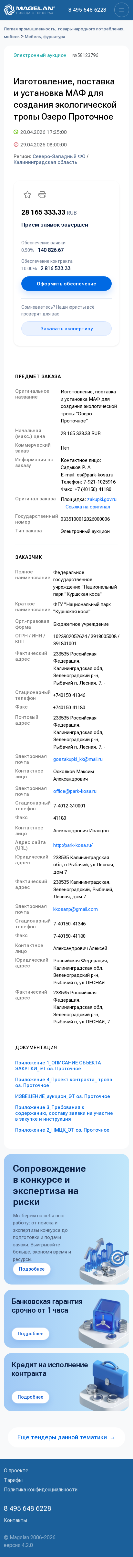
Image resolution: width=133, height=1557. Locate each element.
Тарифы (13, 1480)
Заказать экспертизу (66, 329)
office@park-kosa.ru (75, 791)
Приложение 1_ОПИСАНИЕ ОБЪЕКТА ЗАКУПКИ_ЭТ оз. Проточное (58, 1066)
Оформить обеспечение (66, 284)
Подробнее (32, 1269)
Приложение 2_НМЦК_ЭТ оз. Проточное (62, 1130)
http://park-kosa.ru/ (72, 845)
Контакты (15, 1520)
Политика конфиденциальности (40, 1490)
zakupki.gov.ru (102, 499)
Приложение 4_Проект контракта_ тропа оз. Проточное (63, 1082)
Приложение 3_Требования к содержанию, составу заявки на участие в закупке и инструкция (64, 1113)
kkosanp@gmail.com (75, 909)
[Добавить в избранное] (27, 194)
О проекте (16, 1470)
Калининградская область (45, 162)
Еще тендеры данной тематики (66, 1437)
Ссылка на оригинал (88, 507)
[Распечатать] (42, 194)
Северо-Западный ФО (59, 156)
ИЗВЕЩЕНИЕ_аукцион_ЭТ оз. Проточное (62, 1096)
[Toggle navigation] (121, 10)
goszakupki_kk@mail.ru (78, 759)
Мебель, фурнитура (45, 36)
